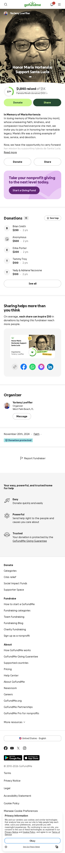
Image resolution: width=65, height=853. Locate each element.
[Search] (6, 4)
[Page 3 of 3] (35, 76)
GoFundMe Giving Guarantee (30, 540)
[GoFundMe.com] (32, 4)
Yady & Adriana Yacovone (27, 270)
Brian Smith (19, 226)
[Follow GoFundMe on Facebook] (6, 748)
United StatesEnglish (34, 738)
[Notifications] (52, 4)
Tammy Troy (20, 259)
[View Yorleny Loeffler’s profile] (7, 405)
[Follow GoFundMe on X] (18, 748)
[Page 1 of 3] (30, 76)
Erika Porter (20, 248)
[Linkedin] (50, 366)
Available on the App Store (32, 757)
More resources (13, 722)
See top (54, 218)
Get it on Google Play (13, 757)
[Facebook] (24, 366)
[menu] (59, 4)
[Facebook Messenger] (41, 366)
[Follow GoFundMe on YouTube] (12, 748)
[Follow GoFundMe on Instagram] (24, 748)
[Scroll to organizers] (6, 13)
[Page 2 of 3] (33, 76)
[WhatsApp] (32, 366)
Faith (36, 434)
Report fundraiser (34, 458)
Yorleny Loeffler (23, 402)
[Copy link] (15, 366)
